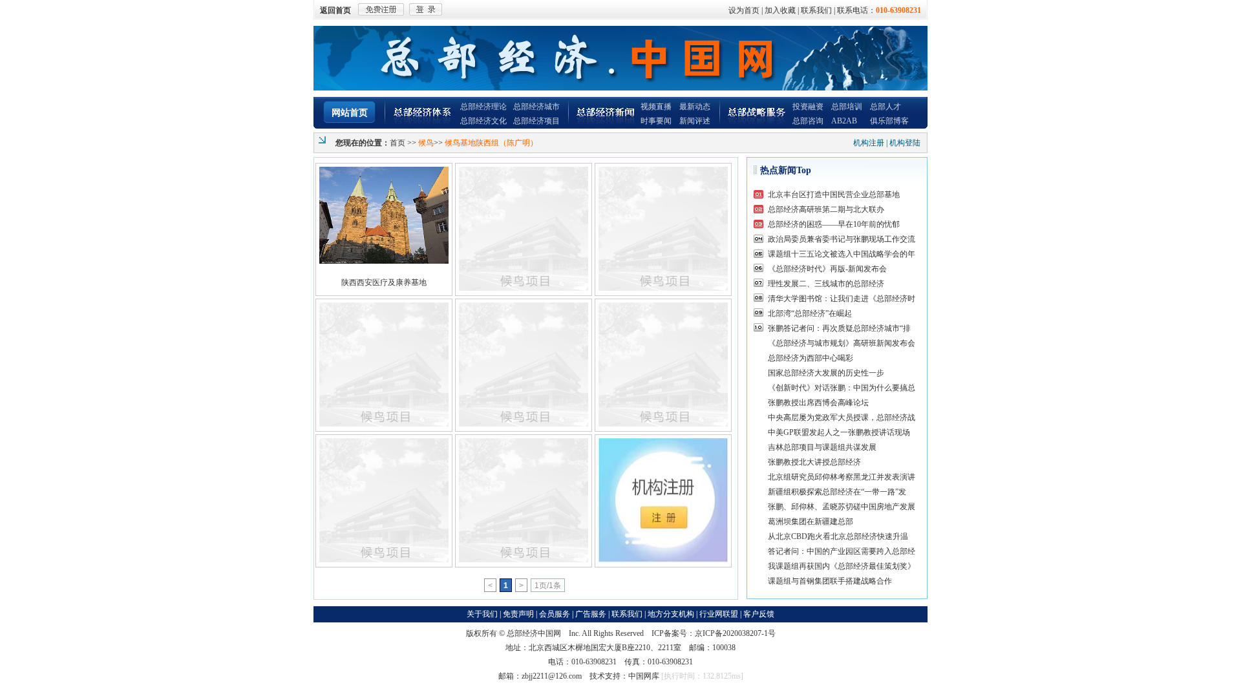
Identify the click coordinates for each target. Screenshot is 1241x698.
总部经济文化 (483, 120)
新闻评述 (694, 120)
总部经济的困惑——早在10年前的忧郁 (834, 224)
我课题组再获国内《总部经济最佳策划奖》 (841, 566)
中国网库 (643, 676)
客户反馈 (758, 614)
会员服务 (554, 614)
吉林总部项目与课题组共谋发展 (822, 447)
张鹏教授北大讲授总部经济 (814, 462)
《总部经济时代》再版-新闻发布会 (827, 268)
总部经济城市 (536, 106)
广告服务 (590, 614)
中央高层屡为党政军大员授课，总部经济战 (841, 417)
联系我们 (816, 10)
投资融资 (807, 106)
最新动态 (694, 106)
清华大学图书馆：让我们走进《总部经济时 (841, 298)
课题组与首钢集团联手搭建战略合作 (830, 581)
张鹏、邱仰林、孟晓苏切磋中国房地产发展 (841, 506)
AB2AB (844, 120)
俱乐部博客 (889, 120)
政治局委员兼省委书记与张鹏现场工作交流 (841, 239)
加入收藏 (780, 10)
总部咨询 (807, 120)
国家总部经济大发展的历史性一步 (826, 372)
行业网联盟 (718, 614)
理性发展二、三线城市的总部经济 (826, 283)
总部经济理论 (483, 106)
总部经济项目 (536, 120)
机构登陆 (904, 142)
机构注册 (868, 142)
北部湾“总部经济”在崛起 (810, 313)
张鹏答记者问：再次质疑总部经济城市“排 (839, 328)
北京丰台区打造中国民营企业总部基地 (834, 194)
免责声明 (518, 614)
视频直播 (656, 106)
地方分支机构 (671, 614)
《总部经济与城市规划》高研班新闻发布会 (841, 343)
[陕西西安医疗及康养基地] (384, 215)
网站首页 (350, 113)
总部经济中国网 (534, 633)
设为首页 (743, 10)
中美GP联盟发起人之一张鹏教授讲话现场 (839, 432)
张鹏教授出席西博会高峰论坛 (818, 402)
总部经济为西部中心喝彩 (810, 358)
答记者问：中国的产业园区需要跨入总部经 (841, 551)
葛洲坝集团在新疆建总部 (810, 521)
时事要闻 (656, 120)
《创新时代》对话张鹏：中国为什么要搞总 (841, 387)
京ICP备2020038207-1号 (735, 633)
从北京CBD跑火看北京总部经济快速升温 (838, 536)
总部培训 (846, 106)
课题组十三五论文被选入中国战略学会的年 (841, 254)
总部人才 (885, 106)
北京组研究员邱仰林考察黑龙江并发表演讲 (841, 476)
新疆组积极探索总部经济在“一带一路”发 (837, 491)
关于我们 (482, 614)
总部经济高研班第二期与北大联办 (826, 209)
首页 (397, 142)
